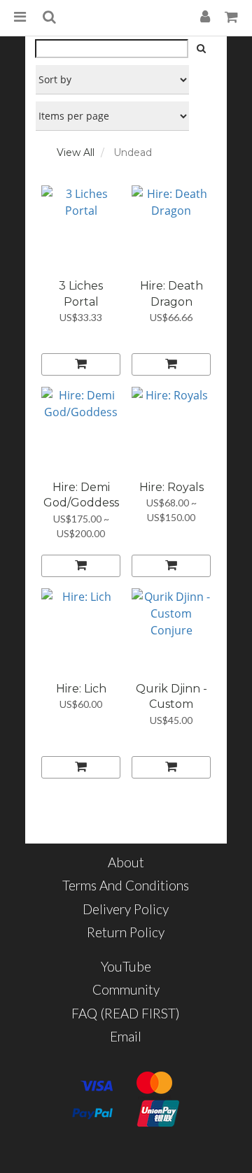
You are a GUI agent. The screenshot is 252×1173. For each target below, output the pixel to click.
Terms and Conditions (125, 885)
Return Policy (125, 932)
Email (125, 1036)
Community (126, 989)
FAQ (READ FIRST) (125, 1013)
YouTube (126, 966)
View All (75, 152)
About (126, 862)
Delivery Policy (126, 909)
